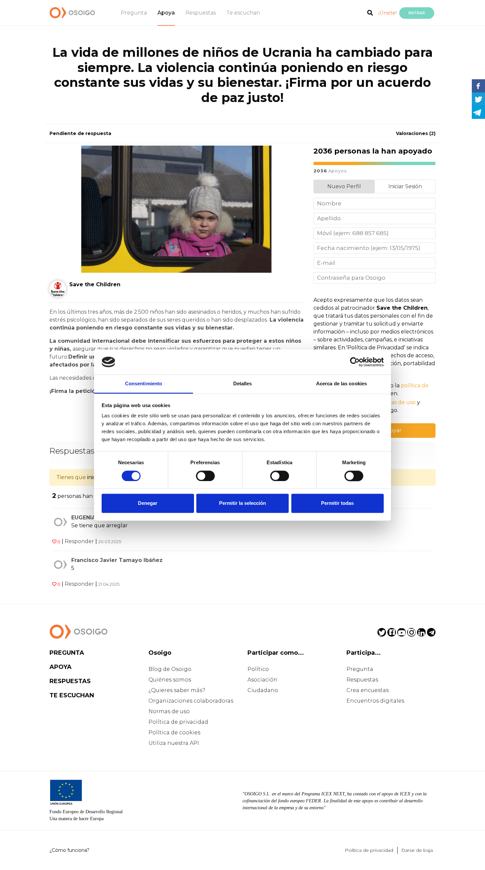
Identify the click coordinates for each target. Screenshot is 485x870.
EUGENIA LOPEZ (93, 517)
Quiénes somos (169, 680)
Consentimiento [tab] (143, 384)
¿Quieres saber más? (176, 690)
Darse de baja (417, 850)
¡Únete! (387, 13)
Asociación (262, 680)
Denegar (147, 503)
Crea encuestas (367, 690)
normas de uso (396, 402)
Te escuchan (243, 13)
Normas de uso (169, 711)
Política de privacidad (178, 722)
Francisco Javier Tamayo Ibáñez (117, 560)
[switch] (205, 475)
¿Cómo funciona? (69, 850)
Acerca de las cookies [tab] (341, 384)
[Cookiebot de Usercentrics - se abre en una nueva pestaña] (355, 362)
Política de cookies (174, 732)
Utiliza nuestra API (173, 743)
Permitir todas (337, 503)
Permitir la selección (242, 503)
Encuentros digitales (375, 701)
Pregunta (134, 13)
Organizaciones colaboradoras (190, 701)
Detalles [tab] (242, 384)
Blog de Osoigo (169, 669)
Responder (79, 541)
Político (258, 669)
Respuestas (200, 13)
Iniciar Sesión (405, 186)
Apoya (166, 13)
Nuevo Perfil (344, 186)
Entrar (416, 13)
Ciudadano (262, 690)
